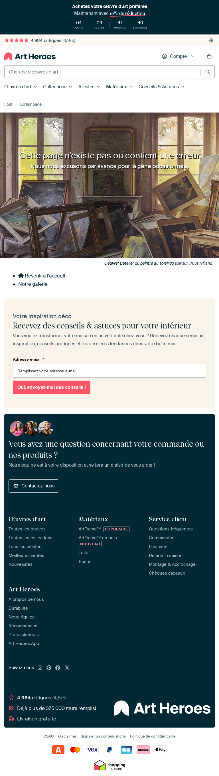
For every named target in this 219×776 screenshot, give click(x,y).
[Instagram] (40, 668)
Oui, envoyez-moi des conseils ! (51, 387)
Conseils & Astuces (159, 87)
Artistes (86, 87)
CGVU (48, 736)
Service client (168, 519)
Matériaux (116, 87)
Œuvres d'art (17, 87)
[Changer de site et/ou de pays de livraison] (211, 40)
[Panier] (209, 56)
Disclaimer (67, 736)
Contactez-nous (37, 486)
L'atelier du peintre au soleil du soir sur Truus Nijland (166, 263)
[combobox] (102, 72)
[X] (67, 668)
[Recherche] (207, 71)
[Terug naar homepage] (30, 56)
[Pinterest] (49, 668)
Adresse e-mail (28, 359)
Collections (54, 87)
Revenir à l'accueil (44, 276)
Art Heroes (24, 589)
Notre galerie (33, 284)
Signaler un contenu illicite (103, 736)
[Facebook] (58, 668)
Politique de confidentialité (153, 736)
